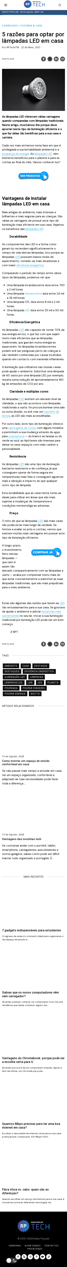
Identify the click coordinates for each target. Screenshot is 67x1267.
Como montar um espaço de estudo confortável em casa (26, 762)
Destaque (40, 666)
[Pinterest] (36, 1257)
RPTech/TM (13, 47)
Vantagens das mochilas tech (21, 839)
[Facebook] (43, 59)
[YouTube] (42, 1257)
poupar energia (15, 693)
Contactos (51, 1245)
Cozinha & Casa (31, 25)
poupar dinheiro (34, 688)
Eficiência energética (39, 671)
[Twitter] (49, 59)
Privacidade (34, 1248)
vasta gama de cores (21, 428)
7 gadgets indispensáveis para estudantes (31, 930)
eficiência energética (30, 265)
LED (17, 257)
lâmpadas (36, 677)
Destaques (12, 671)
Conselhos (10, 25)
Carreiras (15, 1245)
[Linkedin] (56, 59)
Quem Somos (33, 1245)
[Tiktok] (49, 1257)
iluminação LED (15, 677)
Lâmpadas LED (14, 682)
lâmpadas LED (43, 154)
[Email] (62, 59)
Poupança (11, 688)
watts (35, 693)
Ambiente (11, 666)
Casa (26, 666)
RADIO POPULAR (10, 12)
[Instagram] (30, 1257)
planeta (53, 682)
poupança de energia (15, 154)
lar (30, 682)
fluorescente (33, 293)
